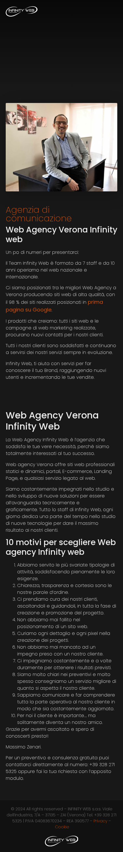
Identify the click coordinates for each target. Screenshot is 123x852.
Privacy (100, 821)
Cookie (62, 827)
